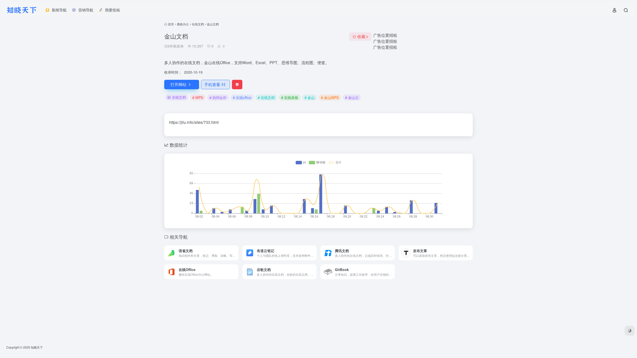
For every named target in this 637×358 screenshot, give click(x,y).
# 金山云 (352, 97)
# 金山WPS (330, 97)
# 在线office (242, 97)
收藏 (362, 36)
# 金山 (310, 97)
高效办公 (183, 24)
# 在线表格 (289, 97)
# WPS (197, 97)
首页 (171, 24)
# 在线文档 (266, 97)
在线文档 (198, 24)
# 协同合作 (218, 97)
